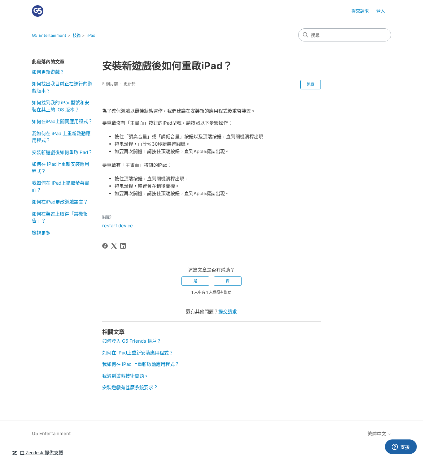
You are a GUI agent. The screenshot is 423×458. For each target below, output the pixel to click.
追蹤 (310, 84)
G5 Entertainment (49, 35)
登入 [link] (380, 10)
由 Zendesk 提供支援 (41, 452)
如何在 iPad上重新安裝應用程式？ (60, 167)
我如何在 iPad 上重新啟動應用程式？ (61, 137)
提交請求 (360, 10)
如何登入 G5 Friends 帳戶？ (131, 341)
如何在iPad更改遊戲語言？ (60, 202)
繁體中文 (377, 433)
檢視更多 (41, 233)
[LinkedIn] (123, 246)
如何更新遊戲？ (48, 72)
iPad (91, 35)
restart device (117, 226)
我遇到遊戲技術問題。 (125, 376)
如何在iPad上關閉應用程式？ (62, 121)
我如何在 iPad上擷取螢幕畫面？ (60, 186)
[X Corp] (114, 246)
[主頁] (37, 11)
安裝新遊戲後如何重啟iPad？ (62, 152)
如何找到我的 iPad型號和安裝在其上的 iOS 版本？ (60, 106)
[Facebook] (105, 246)
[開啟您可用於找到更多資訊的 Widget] (401, 447)
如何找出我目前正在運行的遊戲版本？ (62, 87)
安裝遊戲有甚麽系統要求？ (130, 387)
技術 (77, 35)
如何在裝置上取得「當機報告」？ (60, 217)
